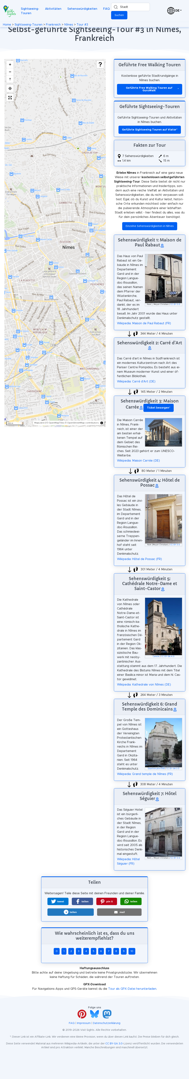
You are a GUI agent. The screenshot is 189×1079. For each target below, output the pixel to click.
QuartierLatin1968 (156, 768)
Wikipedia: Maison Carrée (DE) (138, 460)
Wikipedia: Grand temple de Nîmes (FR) (145, 774)
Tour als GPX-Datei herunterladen (132, 988)
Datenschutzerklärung (106, 1023)
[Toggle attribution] (101, 423)
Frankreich (53, 24)
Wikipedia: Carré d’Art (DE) (136, 381)
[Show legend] (100, 64)
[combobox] (130, 7)
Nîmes (68, 24)
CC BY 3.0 (175, 304)
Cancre (156, 656)
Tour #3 (82, 24)
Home (7, 24)
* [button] (158, 408)
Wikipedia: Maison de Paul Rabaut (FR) (144, 323)
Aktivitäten (53, 8)
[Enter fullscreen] (10, 97)
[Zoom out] (10, 71)
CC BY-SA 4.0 (167, 656)
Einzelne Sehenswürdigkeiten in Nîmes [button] (150, 226)
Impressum (84, 1023)
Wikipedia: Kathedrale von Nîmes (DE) (144, 684)
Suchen (119, 15)
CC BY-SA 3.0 (172, 768)
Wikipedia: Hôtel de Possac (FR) (139, 559)
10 (131, 951)
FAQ (106, 8)
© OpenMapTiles (55, 423)
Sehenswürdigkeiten (82, 8)
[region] (55, 243)
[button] (57, 901)
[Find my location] (10, 88)
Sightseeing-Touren (30, 11)
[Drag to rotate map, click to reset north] (10, 79)
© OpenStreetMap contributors (82, 423)
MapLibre (39, 423)
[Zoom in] (10, 64)
